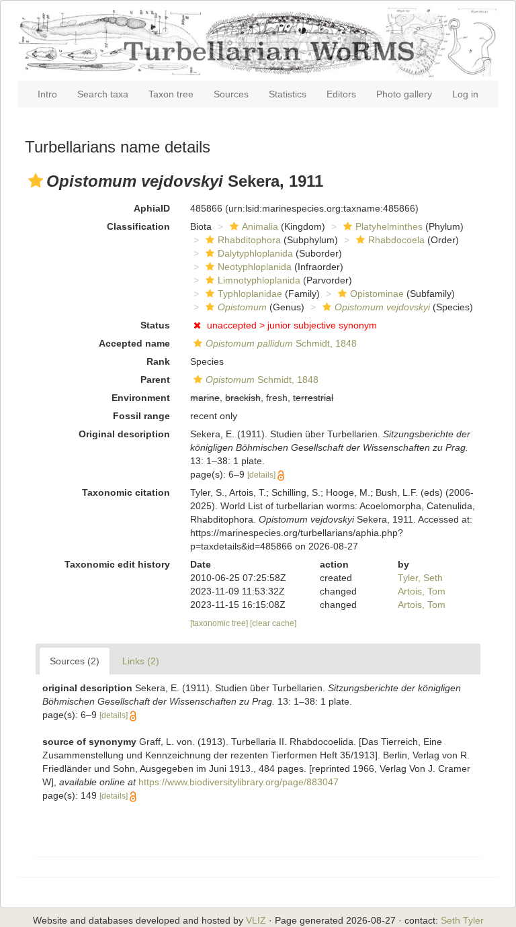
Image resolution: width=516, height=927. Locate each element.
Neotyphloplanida (255, 266)
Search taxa (102, 94)
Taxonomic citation (126, 492)
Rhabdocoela (396, 239)
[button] (35, 181)
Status (155, 325)
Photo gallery (404, 94)
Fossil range (141, 415)
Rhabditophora (249, 239)
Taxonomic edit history (117, 564)
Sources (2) (74, 661)
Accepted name (134, 343)
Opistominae (377, 293)
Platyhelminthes (389, 226)
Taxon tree (171, 94)
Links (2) (140, 661)
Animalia (260, 226)
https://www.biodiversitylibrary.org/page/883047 (238, 782)
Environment (141, 397)
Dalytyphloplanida (255, 253)
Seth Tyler (462, 920)
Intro (47, 94)
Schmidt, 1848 (281, 343)
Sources (231, 94)
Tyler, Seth (420, 577)
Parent (155, 379)
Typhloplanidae (250, 293)
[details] (261, 475)
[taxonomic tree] (220, 623)
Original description (124, 434)
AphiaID (152, 208)
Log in (465, 94)
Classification (138, 226)
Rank (158, 361)
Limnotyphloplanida (259, 280)
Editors (341, 94)
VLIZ (256, 920)
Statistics (287, 94)
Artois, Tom (421, 591)
